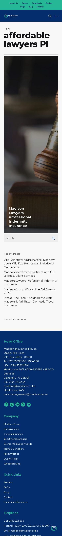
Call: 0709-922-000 (14, 520)
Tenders (8, 482)
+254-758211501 (19, 365)
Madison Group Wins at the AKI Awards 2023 (29, 291)
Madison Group (12, 424)
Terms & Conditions (14, 448)
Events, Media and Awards (18, 444)
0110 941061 (22, 377)
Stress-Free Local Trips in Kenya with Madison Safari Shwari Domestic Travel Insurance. (29, 301)
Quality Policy (11, 458)
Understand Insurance (15, 502)
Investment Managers (15, 439)
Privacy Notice (11, 453)
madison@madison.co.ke (19, 386)
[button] (56, 16)
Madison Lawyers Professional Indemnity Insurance (30, 282)
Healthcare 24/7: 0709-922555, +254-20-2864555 (29, 525)
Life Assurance (11, 429)
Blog (6, 492)
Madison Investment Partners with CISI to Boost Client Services (29, 274)
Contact (8, 497)
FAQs (7, 487)
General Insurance (13, 434)
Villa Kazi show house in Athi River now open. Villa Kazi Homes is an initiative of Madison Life (29, 263)
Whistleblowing (12, 463)
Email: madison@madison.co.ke (21, 530)
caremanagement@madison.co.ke (26, 394)
